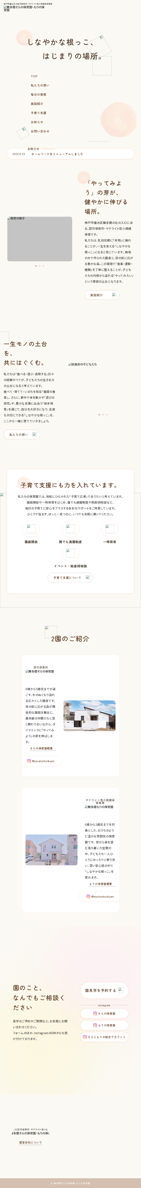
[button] (36, 266)
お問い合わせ (40, 131)
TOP (34, 76)
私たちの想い (40, 85)
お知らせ (37, 122)
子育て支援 (38, 113)
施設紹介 (37, 103)
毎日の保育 (38, 94)
